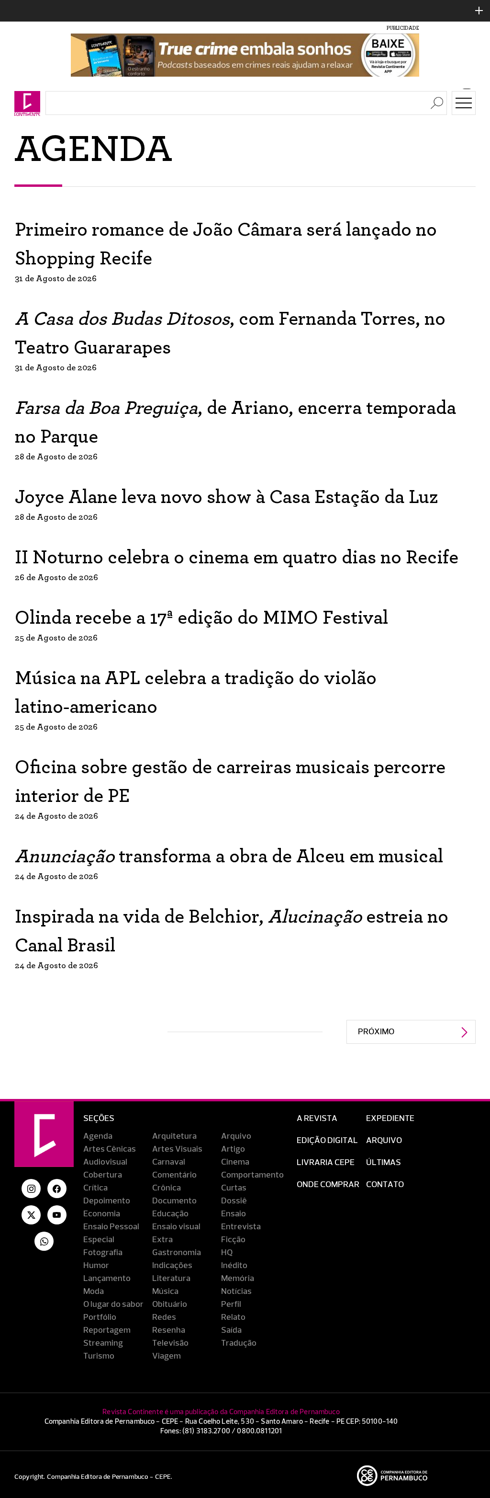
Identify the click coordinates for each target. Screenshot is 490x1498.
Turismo (98, 1356)
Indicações (172, 1265)
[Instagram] (31, 1188)
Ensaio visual (176, 1227)
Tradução (238, 1343)
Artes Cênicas (109, 1149)
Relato (233, 1317)
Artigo (233, 1149)
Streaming (103, 1343)
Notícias (236, 1291)
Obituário (169, 1304)
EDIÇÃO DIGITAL (327, 1140)
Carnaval (168, 1162)
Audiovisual (105, 1162)
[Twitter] (31, 1214)
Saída (231, 1330)
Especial (98, 1239)
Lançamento (107, 1278)
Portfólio (99, 1317)
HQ (227, 1252)
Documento (174, 1201)
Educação (170, 1214)
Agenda (97, 1136)
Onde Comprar (328, 1184)
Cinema (235, 1162)
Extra (162, 1239)
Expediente (390, 1118)
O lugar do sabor (113, 1304)
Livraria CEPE (326, 1162)
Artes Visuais (177, 1149)
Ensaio (233, 1214)
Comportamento (252, 1175)
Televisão (170, 1343)
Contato (385, 1184)
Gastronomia (176, 1252)
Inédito (234, 1265)
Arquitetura (174, 1136)
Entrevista (241, 1227)
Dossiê (234, 1201)
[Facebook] (57, 1188)
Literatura (171, 1278)
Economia (101, 1214)
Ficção (233, 1239)
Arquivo (236, 1136)
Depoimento (106, 1201)
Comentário (174, 1175)
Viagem (166, 1356)
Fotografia (102, 1252)
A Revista (317, 1118)
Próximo (376, 1032)
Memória (237, 1278)
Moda (93, 1291)
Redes (164, 1317)
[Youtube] (57, 1214)
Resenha (168, 1330)
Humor (96, 1265)
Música (165, 1291)
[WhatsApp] (44, 1241)
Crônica (166, 1188)
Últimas (383, 1162)
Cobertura (102, 1175)
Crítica (95, 1188)
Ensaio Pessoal (111, 1227)
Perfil (231, 1304)
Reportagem (107, 1330)
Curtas (233, 1188)
